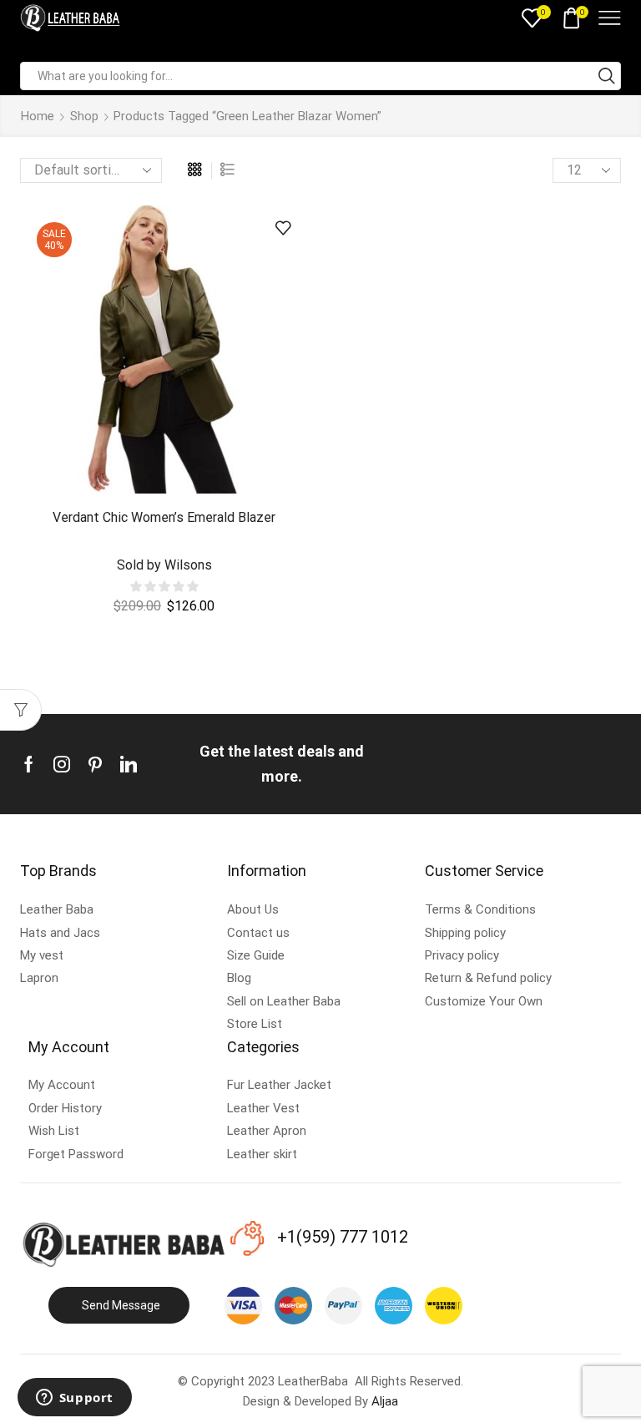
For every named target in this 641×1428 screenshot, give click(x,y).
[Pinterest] (95, 764)
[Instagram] (61, 764)
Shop (84, 116)
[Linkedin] (128, 764)
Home (37, 116)
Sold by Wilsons (164, 565)
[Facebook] (29, 764)
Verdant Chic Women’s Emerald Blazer (164, 517)
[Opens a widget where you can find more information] (74, 1399)
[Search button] (606, 76)
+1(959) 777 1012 (342, 1237)
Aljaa (384, 1401)
